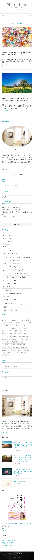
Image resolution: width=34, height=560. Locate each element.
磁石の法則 (24, 347)
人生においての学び (20, 325)
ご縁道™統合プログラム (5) (11, 253)
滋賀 (10, 347)
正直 (14, 344)
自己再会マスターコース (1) (13, 260)
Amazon (4, 530)
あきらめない (6, 320)
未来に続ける (6, 342)
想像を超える (6, 339)
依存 (25, 328)
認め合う (9, 352)
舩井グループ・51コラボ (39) (13, 303)
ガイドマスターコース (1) (12, 263)
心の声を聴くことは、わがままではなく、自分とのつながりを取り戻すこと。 (23, 471)
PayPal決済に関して (8, 545)
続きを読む (5, 65)
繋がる (14, 350)
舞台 (19, 350)
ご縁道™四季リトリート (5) (13, 293)
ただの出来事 (25, 320)
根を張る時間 (15, 342)
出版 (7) (5, 307)
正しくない (24, 342)
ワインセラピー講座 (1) (11, 280)
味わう (20, 331)
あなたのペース (16, 320)
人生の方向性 (6, 328)
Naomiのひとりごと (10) (10, 310)
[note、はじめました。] (7, 483)
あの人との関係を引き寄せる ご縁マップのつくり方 (17, 523)
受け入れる (5, 331)
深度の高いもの (21, 344)
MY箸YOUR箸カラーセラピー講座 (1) (16, 277)
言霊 (3, 352)
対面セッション (6, 336)
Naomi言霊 (4, 50)
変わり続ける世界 (7, 333)
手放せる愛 (21, 339)
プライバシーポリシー (8, 540)
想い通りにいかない (24, 336)
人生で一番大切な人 (7, 325)
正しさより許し (6, 344)
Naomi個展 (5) (7, 296)
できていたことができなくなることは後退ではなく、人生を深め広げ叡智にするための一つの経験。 (23, 445)
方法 (27, 339)
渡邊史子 (4, 347)
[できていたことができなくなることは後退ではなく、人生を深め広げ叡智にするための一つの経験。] (7, 444)
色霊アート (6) (7, 250)
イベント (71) (7, 286)
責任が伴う (16, 352)
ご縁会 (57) (8, 290)
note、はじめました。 (20, 481)
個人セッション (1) (8, 238)
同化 (16, 331)
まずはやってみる (7, 322)
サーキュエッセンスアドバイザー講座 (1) (17, 274)
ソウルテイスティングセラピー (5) (13, 270)
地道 (25, 331)
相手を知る (16, 347)
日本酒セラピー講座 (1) (11, 283)
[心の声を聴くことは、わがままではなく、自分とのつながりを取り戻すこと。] (7, 471)
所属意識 (14, 339)
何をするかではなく (17, 328)
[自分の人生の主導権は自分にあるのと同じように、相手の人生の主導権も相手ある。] (17, 83)
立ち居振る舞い (6, 350)
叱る (11, 331)
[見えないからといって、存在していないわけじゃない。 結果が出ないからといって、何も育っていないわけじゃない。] (7, 458)
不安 (25, 322)
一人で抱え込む (18, 322)
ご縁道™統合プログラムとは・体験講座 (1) (17, 257)
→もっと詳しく (6, 169)
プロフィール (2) (8, 241)
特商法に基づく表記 (8, 543)
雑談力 (23, 352)
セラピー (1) (6, 235)
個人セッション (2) (10, 267)
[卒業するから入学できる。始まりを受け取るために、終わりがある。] (17, 37)
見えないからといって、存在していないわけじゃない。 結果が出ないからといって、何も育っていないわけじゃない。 (23, 458)
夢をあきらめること (19, 333)
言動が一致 (25, 350)
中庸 (30, 322)
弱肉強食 (15, 336)
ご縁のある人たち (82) (9, 300)
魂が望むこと (6, 355)
